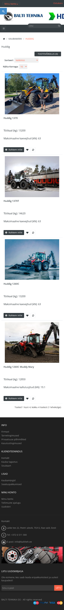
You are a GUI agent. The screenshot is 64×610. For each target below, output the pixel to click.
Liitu (58, 588)
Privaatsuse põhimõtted (13, 439)
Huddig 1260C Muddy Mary (19, 366)
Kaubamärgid (8, 480)
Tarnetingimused (10, 435)
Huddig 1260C (11, 283)
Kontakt (5, 457)
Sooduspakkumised (11, 484)
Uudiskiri (6, 506)
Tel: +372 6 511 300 (17, 534)
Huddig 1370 (11, 118)
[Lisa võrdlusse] (33, 149)
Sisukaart (6, 465)
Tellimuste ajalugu (11, 502)
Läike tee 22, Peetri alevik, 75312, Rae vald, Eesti (31, 527)
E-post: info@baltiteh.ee (19, 541)
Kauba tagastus (9, 461)
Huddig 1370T (11, 200)
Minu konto (7, 498)
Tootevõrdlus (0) (48, 53)
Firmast (5, 431)
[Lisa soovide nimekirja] (27, 149)
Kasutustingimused (11, 443)
